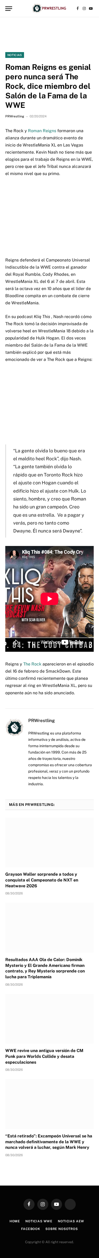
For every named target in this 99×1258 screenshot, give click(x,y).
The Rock (32, 664)
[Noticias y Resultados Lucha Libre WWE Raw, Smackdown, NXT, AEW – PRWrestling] (49, 8)
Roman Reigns (42, 130)
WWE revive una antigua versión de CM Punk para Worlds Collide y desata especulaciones (44, 1056)
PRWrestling (14, 116)
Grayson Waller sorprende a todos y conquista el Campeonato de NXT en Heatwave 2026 (41, 880)
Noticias (14, 55)
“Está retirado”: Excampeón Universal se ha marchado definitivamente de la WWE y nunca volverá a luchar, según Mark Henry (48, 1141)
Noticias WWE (39, 1221)
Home (15, 1221)
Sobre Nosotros (61, 1229)
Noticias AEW (71, 1221)
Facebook (30, 1229)
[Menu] (8, 9)
